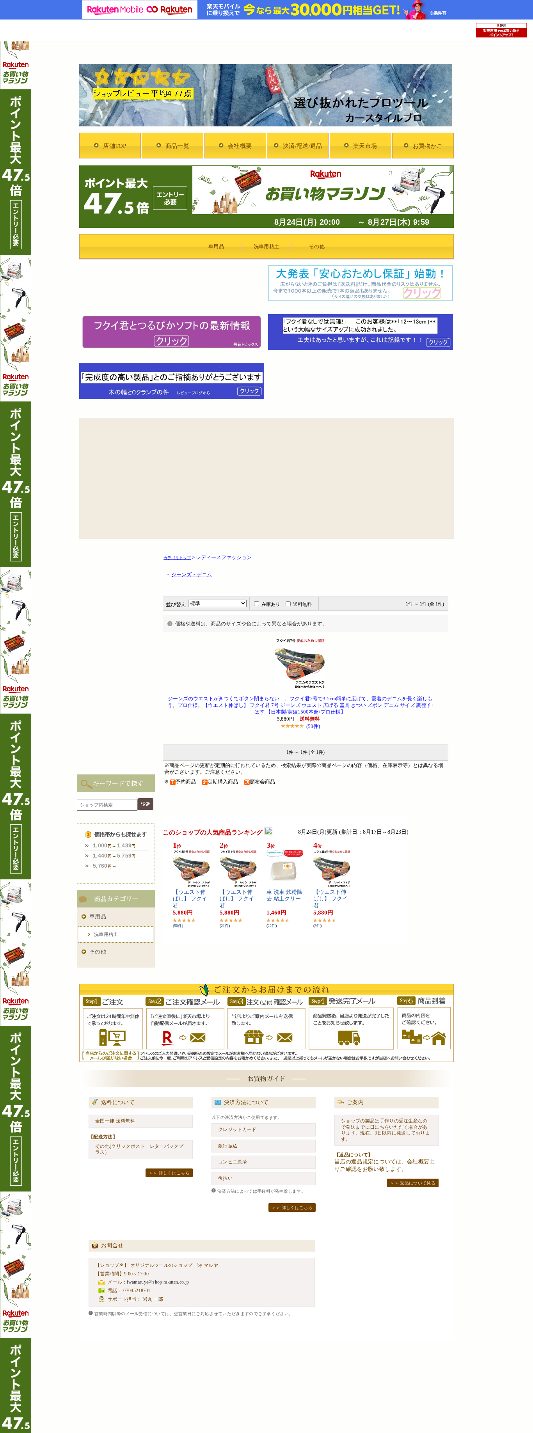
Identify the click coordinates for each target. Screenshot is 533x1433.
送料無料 (302, 604)
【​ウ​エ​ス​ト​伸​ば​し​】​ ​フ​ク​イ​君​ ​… (190, 898)
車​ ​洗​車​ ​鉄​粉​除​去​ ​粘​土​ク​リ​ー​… (284, 898)
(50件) (313, 726)
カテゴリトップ (177, 558)
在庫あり (270, 604)
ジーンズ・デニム (191, 574)
